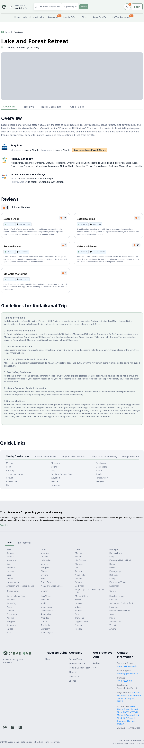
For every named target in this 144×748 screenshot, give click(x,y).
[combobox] (50, 6)
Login (137, 6)
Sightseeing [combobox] (69, 7)
